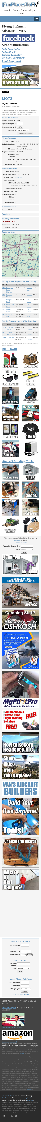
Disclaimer (29, 1089)
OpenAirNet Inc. (7, 1098)
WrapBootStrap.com (30, 1098)
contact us (30, 1100)
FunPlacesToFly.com (8, 1096)
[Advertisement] (20, 912)
